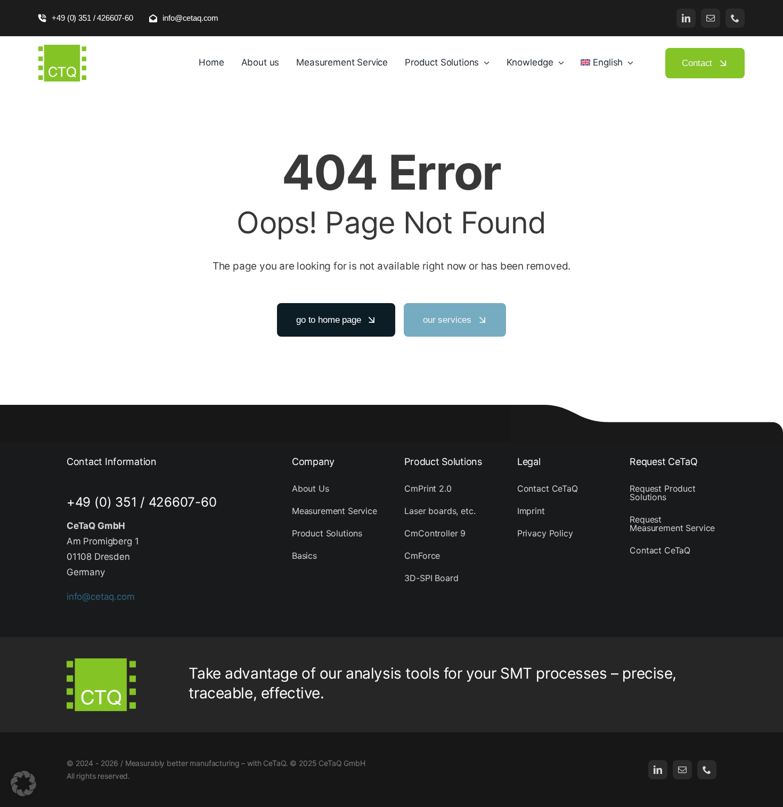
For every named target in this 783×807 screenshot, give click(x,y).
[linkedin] (686, 18)
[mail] (710, 18)
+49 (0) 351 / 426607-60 (141, 502)
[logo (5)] (62, 49)
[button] (23, 783)
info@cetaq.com (101, 596)
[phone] (735, 18)
